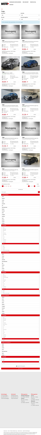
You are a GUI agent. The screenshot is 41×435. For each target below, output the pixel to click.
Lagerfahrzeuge (5, 194)
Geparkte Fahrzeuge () (21, 366)
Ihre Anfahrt (25, 2)
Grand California (5, 324)
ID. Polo (4, 325)
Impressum (5, 430)
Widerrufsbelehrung (13, 430)
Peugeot (3, 214)
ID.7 (3, 328)
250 (10, 186)
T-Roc (3, 238)
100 (8, 186)
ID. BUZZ (4, 281)
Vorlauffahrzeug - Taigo (10, 40)
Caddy (3, 227)
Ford (3, 349)
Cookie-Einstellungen (26, 430)
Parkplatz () (33, 2)
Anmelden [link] (21, 368)
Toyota (3, 223)
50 (6, 186)
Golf (3, 231)
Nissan (3, 209)
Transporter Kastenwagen (6, 250)
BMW (3, 345)
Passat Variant (4, 234)
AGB (9, 430)
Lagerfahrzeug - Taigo (30, 168)
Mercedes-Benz (4, 207)
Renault (3, 216)
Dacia (3, 201)
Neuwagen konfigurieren (15, 2)
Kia (2, 205)
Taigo (3, 243)
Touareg (4, 247)
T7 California (4, 239)
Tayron (4, 290)
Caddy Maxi (4, 230)
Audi (3, 196)
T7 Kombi (4, 337)
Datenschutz (20, 430)
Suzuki (3, 221)
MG (2, 263)
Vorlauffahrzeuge (5, 252)
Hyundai (3, 203)
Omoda (3, 210)
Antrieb (2, 17)
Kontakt (11, 4)
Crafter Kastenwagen (5, 277)
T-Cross (4, 332)
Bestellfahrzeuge (5, 295)
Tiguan (3, 246)
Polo (3, 235)
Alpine (3, 297)
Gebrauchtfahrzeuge (6, 342)
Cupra (3, 200)
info (2, 9)
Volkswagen (4, 225)
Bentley (3, 198)
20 (4, 186)
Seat (3, 218)
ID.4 (3, 282)
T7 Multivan (4, 242)
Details (15, 49)
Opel (3, 212)
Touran (4, 363)
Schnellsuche (20, 189)
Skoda (3, 219)
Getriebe (22, 13)
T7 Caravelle (4, 336)
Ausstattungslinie (24, 17)
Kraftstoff (3, 13)
